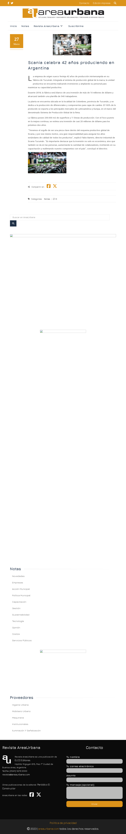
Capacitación (19, 601)
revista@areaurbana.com (16, 774)
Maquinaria (18, 717)
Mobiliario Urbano (21, 711)
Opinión (16, 627)
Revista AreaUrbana (46, 26)
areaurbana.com (48, 828)
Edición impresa (101, 3)
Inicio (13, 26)
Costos (16, 634)
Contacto (84, 3)
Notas (25, 26)
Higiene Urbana (20, 704)
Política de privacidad (63, 823)
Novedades (18, 576)
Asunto (70, 775)
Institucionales (20, 724)
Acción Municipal (21, 589)
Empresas (17, 582)
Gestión (16, 608)
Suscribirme (75, 26)
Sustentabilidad (20, 614)
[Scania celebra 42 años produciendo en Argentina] (63, 278)
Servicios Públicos (22, 640)
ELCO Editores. (23, 760)
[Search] (13, 223)
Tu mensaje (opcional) (80, 784)
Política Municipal (21, 595)
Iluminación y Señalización (26, 730)
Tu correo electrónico (80, 766)
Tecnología (18, 621)
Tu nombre (73, 756)
